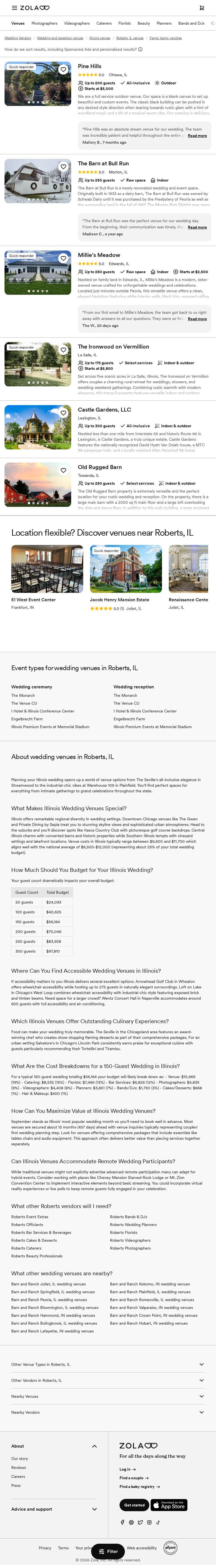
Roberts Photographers (130, 1248)
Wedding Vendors (17, 38)
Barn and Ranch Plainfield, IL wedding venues (150, 1292)
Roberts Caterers (26, 1248)
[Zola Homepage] (35, 8)
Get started (134, 1505)
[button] (63, 69)
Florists (124, 23)
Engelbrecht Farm (27, 719)
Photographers (44, 23)
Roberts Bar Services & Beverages (41, 1232)
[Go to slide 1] (29, 102)
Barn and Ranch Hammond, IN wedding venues (53, 1315)
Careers (18, 1476)
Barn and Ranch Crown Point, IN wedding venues (153, 1315)
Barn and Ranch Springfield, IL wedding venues (53, 1292)
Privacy (45, 1548)
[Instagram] (149, 1523)
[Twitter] (140, 1523)
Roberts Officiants (27, 1224)
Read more (197, 135)
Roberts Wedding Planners (133, 1224)
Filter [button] (112, 1551)
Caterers (104, 23)
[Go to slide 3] (38, 102)
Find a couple (131, 1478)
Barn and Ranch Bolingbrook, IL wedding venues (54, 1323)
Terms (63, 1548)
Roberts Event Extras (29, 1217)
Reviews (18, 1467)
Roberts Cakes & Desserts (34, 1240)
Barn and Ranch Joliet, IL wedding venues (48, 1284)
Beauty (144, 23)
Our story (19, 1458)
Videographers (77, 23)
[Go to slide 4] (42, 102)
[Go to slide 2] (33, 102)
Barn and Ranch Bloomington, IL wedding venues (54, 1307)
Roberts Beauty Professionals (36, 1256)
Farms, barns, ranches (166, 38)
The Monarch (23, 695)
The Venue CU (24, 703)
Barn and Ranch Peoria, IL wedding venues (49, 1299)
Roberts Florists (123, 1232)
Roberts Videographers (130, 1240)
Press (16, 1485)
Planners (164, 23)
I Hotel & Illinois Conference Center (42, 711)
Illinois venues (99, 38)
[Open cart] (202, 7)
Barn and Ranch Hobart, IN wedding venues (149, 1323)
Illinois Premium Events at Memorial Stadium (50, 727)
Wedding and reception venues (60, 38)
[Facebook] (122, 1523)
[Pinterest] (131, 1523)
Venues (18, 23)
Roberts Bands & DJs (128, 1217)
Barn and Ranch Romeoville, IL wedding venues (152, 1299)
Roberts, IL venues (129, 38)
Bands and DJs (191, 23)
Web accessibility (142, 1548)
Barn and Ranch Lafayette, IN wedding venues (52, 1331)
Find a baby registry (137, 1486)
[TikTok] (158, 1523)
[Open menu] (14, 7)
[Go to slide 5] (47, 102)
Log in (125, 1469)
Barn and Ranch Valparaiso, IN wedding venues (151, 1307)
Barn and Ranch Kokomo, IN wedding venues (150, 1284)
